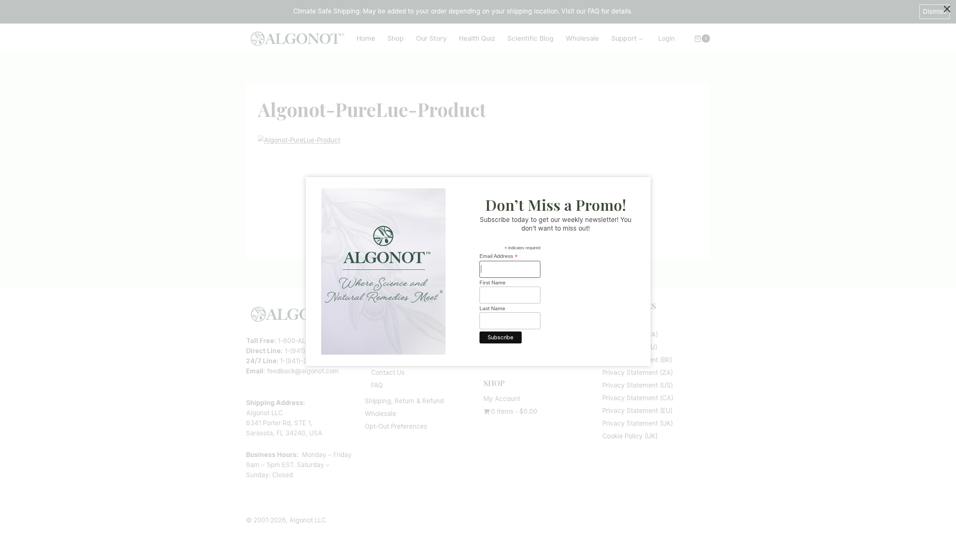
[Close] (947, 9)
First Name (492, 283)
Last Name (492, 308)
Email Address (498, 256)
